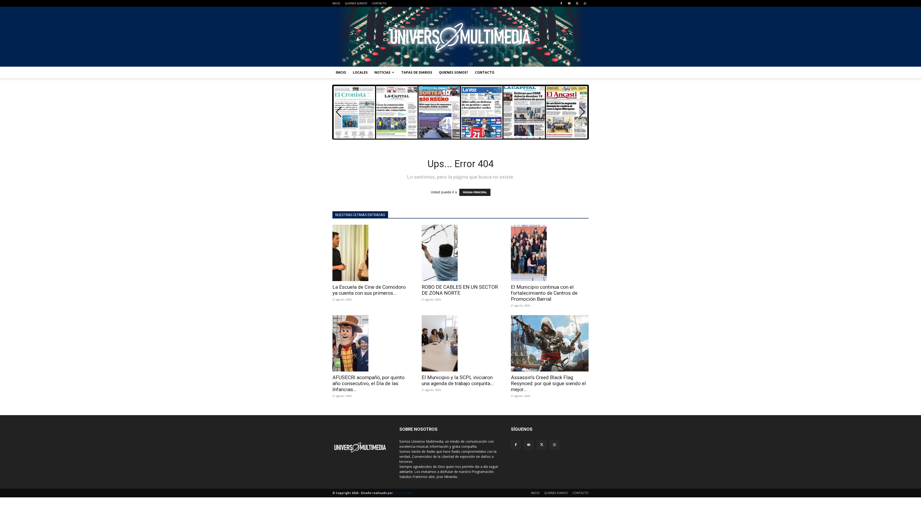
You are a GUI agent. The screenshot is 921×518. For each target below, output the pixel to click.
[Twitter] (577, 3)
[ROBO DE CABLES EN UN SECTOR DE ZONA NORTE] (460, 253)
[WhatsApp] (585, 3)
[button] (582, 112)
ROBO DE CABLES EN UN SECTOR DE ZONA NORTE (460, 290)
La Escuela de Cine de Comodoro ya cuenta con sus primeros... (369, 290)
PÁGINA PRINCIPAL (475, 192)
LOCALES (360, 72)
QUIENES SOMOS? (356, 3)
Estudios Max (404, 493)
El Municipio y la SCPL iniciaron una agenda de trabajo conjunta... (458, 380)
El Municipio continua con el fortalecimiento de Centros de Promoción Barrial (544, 293)
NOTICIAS (382, 72)
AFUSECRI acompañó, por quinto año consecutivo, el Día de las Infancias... (368, 383)
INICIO (336, 3)
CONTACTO (379, 3)
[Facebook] (561, 3)
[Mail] (569, 3)
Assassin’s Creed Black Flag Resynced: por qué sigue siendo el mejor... (548, 383)
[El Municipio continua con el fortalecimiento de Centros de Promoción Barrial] (550, 253)
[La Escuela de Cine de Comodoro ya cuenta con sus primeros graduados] (371, 253)
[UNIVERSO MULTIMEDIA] (460, 37)
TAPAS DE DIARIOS (416, 72)
